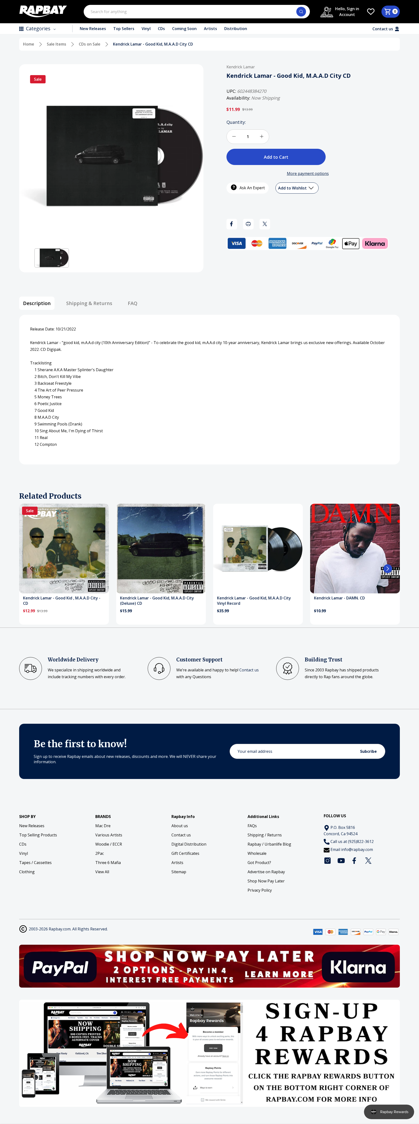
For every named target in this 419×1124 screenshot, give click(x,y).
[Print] (248, 224)
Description (37, 303)
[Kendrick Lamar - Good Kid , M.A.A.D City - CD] (64, 548)
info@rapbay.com (357, 849)
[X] (264, 224)
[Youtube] (341, 861)
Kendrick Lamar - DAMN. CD (339, 598)
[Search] (301, 11)
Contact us (249, 670)
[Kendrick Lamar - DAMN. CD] (355, 548)
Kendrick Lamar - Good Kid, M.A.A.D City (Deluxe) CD (157, 600)
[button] (52, 258)
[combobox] (197, 11)
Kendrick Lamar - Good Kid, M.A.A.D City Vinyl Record (254, 600)
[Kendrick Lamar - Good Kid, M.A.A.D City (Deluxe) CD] (161, 548)
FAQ (132, 303)
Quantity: (236, 122)
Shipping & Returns (89, 303)
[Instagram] (327, 861)
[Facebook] (231, 224)
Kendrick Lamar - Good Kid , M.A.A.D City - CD (61, 600)
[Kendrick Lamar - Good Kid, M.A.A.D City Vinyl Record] (258, 548)
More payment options (308, 173)
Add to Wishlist (293, 187)
